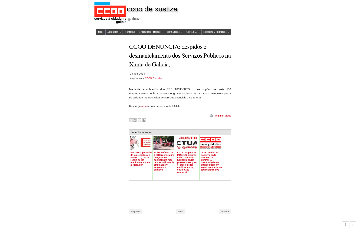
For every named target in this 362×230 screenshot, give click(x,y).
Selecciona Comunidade (214, 31)
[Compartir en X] (139, 120)
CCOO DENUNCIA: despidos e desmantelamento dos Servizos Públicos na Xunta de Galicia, (180, 55)
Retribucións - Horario (150, 31)
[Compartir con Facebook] (144, 120)
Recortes (157, 78)
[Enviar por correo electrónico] (131, 120)
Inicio (101, 31)
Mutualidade (173, 31)
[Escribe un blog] (135, 120)
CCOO (148, 78)
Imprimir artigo (223, 115)
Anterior (225, 211)
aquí (144, 105)
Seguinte (135, 211)
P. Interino (130, 31)
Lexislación (112, 31)
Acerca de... (191, 31)
